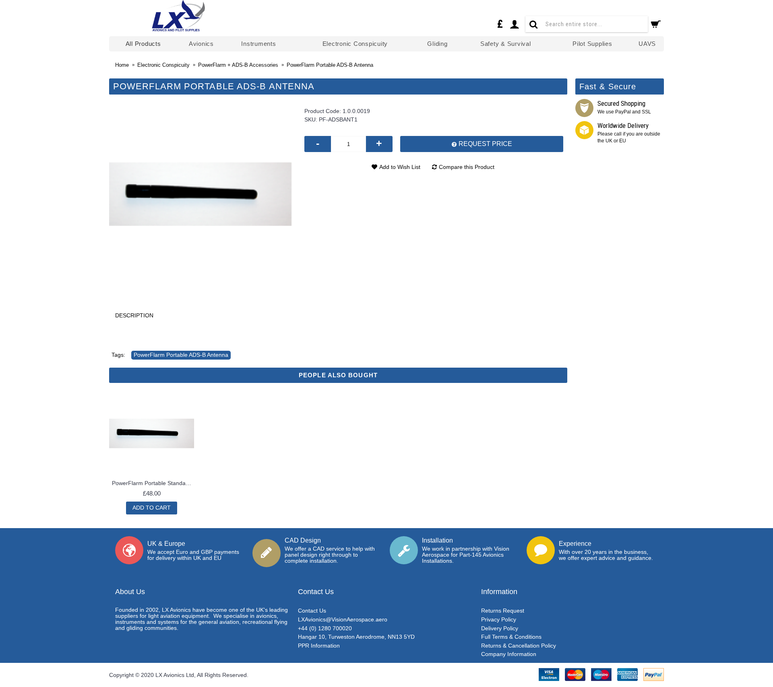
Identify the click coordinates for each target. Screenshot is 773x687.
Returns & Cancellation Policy (518, 645)
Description (134, 315)
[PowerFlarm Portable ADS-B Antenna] (200, 194)
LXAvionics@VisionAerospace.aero (342, 619)
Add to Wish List (399, 167)
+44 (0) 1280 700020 (325, 628)
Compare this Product (466, 167)
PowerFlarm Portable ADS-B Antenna (181, 355)
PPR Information (319, 645)
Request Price (484, 143)
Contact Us (312, 610)
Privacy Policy (498, 619)
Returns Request (502, 610)
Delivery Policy (499, 628)
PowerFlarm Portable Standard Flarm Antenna (153, 483)
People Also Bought (338, 375)
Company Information (508, 654)
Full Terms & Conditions (511, 637)
